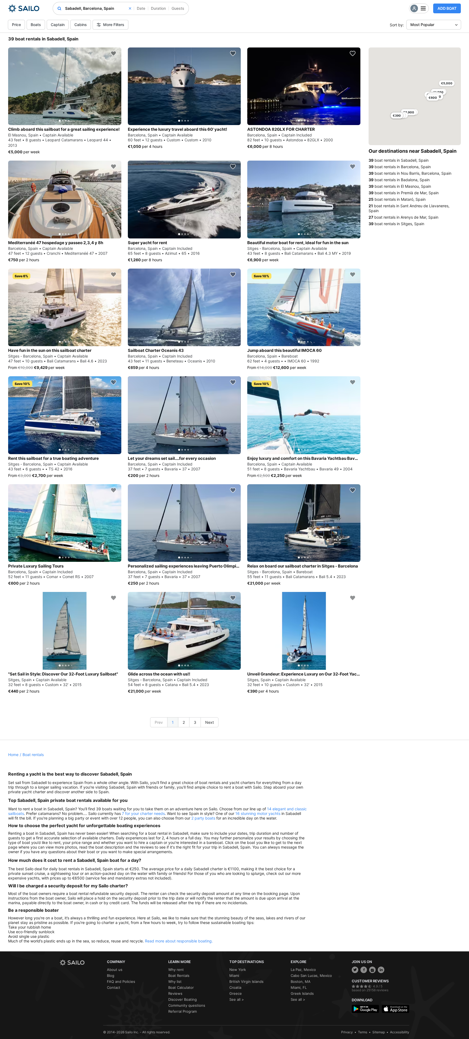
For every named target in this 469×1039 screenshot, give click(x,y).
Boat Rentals (178, 975)
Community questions (186, 1005)
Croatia (235, 987)
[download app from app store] (395, 1009)
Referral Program (182, 1011)
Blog (110, 975)
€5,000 (446, 83)
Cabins (80, 24)
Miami (234, 975)
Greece (235, 993)
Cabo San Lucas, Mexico (311, 975)
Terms (362, 1032)
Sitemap (378, 1032)
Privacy (347, 1032)
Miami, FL (299, 987)
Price (16, 24)
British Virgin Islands (246, 981)
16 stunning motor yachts (257, 813)
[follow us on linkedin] (381, 970)
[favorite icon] (113, 53)
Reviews (175, 993)
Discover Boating (182, 999)
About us (114, 969)
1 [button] (173, 722)
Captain (58, 24)
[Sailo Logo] (23, 8)
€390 (397, 115)
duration (158, 8)
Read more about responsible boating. (179, 941)
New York (237, 969)
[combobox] (98, 8)
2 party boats (203, 818)
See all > (236, 999)
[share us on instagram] (372, 970)
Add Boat (447, 8)
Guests (178, 8)
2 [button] (184, 722)
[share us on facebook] (363, 970)
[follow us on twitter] (355, 970)
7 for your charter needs (143, 813)
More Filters (113, 24)
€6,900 (408, 112)
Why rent (176, 969)
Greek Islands (302, 993)
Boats (36, 24)
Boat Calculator (181, 987)
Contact (113, 987)
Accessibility (399, 1032)
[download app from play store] (365, 1009)
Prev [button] (159, 722)
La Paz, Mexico (303, 969)
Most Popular (422, 24)
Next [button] (209, 722)
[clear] (130, 8)
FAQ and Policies (121, 981)
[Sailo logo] (81, 963)
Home (13, 754)
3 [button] (195, 722)
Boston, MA (300, 981)
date (141, 8)
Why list (175, 981)
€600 (433, 98)
